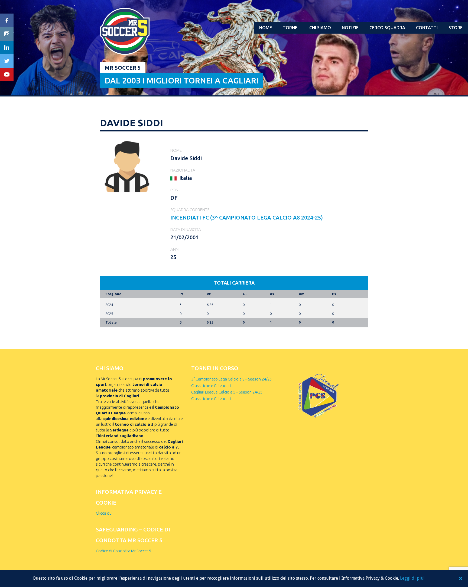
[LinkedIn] (7, 47)
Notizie (350, 27)
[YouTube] (7, 74)
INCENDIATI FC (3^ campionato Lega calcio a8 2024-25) (246, 217)
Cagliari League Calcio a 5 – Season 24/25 (226, 392)
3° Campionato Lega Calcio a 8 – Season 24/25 (231, 379)
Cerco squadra (387, 27)
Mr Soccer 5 (123, 67)
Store (455, 27)
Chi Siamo (320, 27)
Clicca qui (104, 513)
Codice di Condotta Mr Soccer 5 (123, 551)
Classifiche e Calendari (211, 385)
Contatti (427, 27)
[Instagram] (7, 34)
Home (265, 27)
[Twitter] (7, 61)
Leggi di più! (412, 578)
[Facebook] (7, 20)
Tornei (290, 27)
